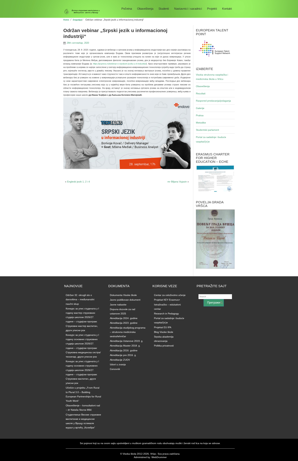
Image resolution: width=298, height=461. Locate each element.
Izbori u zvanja (118, 364)
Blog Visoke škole (163, 332)
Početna (126, 8)
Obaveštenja (145, 8)
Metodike (201, 122)
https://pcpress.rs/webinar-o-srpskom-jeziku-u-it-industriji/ (119, 64)
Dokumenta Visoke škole (123, 295)
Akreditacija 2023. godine (123, 322)
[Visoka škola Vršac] (83, 11)
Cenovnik (115, 369)
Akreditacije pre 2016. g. (123, 355)
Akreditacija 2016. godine (123, 350)
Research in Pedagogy (166, 313)
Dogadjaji (77, 20)
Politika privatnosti (164, 345)
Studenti (163, 8)
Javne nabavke (118, 304)
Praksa (199, 115)
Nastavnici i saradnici (188, 8)
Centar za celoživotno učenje (170, 295)
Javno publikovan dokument (125, 299)
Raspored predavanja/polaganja (213, 100)
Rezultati (200, 93)
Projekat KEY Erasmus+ (167, 299)
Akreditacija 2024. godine (123, 318)
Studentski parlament (207, 129)
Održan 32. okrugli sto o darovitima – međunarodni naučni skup (80, 299)
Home (66, 20)
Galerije (200, 108)
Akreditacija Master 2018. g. (125, 345)
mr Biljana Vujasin (177, 181)
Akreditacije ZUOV (120, 359)
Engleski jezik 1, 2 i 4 (78, 181)
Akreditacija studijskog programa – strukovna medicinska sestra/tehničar (127, 332)
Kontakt (227, 8)
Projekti (212, 8)
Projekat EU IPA (162, 327)
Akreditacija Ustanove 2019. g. (126, 341)
